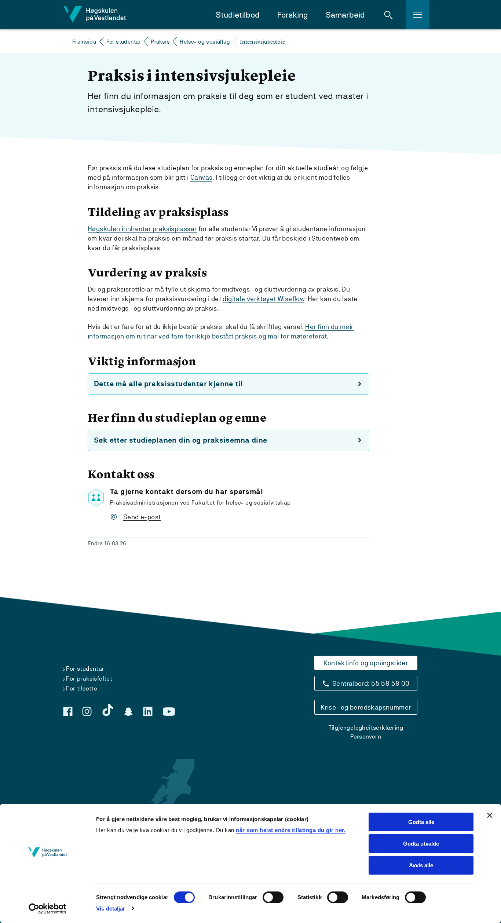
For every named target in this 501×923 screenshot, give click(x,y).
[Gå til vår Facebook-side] (68, 711)
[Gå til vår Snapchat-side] (128, 712)
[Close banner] (489, 815)
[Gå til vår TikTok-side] (107, 710)
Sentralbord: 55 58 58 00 (371, 683)
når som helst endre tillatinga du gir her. (290, 830)
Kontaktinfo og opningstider (365, 663)
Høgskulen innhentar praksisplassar (142, 228)
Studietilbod (238, 14)
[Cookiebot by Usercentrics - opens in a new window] (47, 908)
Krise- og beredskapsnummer (366, 707)
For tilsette (81, 688)
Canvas (201, 177)
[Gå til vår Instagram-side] (87, 711)
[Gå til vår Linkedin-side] (148, 711)
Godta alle (421, 822)
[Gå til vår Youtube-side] (169, 712)
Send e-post (142, 517)
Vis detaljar (110, 908)
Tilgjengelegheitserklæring (366, 727)
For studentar (123, 42)
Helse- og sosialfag (205, 42)
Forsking (292, 14)
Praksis (160, 42)
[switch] (273, 897)
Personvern (365, 736)
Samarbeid (345, 14)
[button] (388, 14)
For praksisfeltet (89, 678)
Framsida (84, 42)
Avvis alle (421, 865)
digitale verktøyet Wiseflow (263, 299)
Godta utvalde (421, 843)
